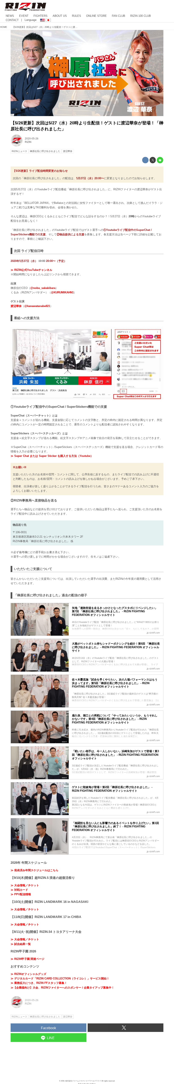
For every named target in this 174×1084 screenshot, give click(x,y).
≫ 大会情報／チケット (25, 885)
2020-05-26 (31, 138)
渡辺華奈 (16, 306)
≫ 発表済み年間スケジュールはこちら (34, 870)
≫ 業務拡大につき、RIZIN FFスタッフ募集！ (39, 983)
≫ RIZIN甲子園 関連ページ (27, 958)
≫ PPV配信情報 (21, 894)
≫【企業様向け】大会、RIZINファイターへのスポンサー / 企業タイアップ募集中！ (62, 987)
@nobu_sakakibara (42, 288)
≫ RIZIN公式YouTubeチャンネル (31, 269)
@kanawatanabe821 (37, 306)
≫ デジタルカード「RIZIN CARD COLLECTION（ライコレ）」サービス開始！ (60, 978)
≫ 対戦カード (19, 889)
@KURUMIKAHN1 (62, 292)
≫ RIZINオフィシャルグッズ (28, 974)
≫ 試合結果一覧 (21, 944)
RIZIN (28, 142)
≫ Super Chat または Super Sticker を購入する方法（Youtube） (52, 455)
